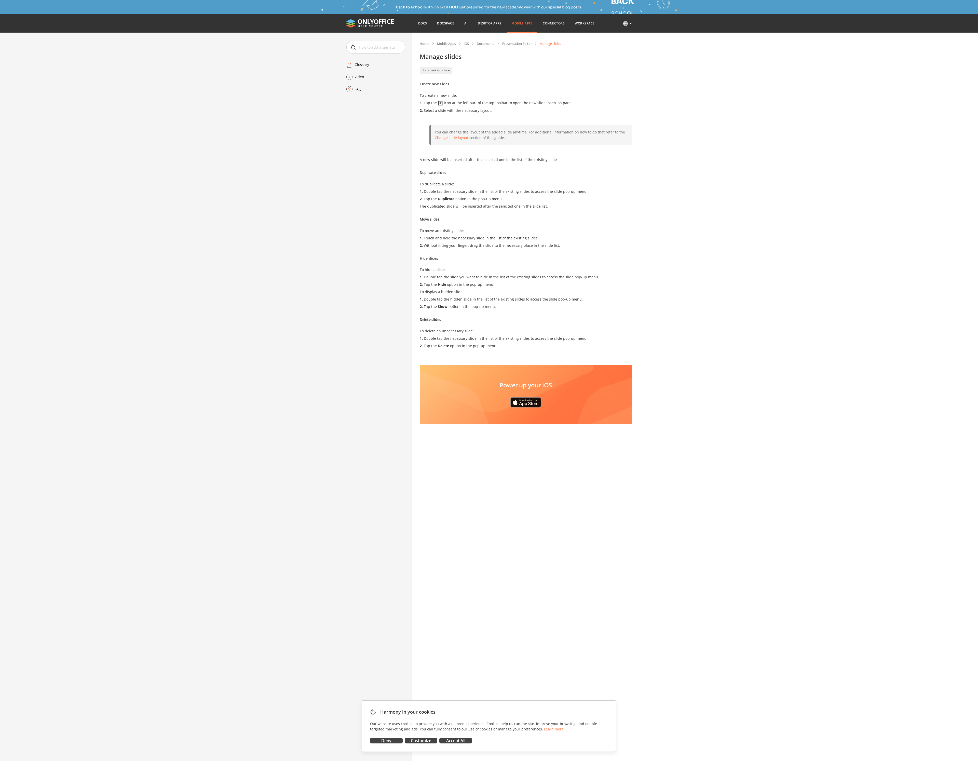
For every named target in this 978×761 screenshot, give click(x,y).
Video (359, 76)
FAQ (358, 89)
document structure (436, 70)
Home (424, 43)
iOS (466, 43)
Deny (386, 740)
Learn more (554, 729)
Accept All (455, 740)
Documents (485, 43)
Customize (421, 740)
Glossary (362, 64)
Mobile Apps (446, 43)
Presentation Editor (517, 43)
